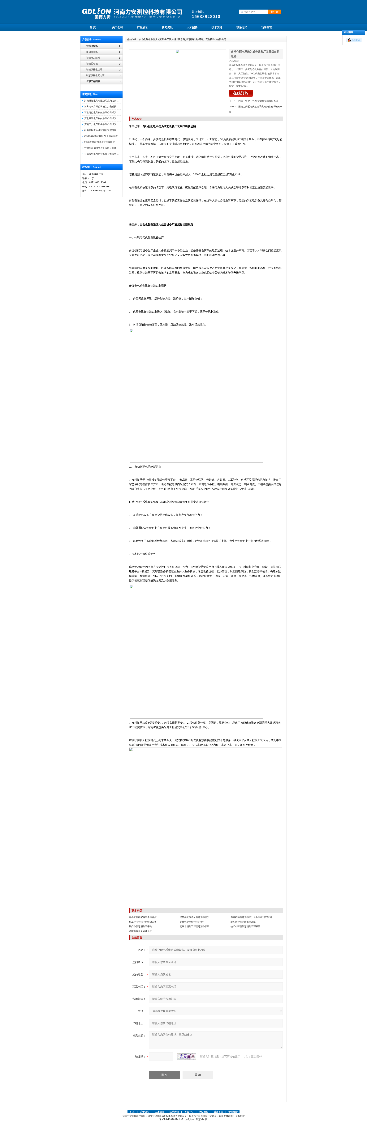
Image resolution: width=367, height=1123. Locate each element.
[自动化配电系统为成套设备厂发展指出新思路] (177, 80)
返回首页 (218, 1111)
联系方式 (241, 27)
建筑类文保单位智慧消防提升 (194, 917)
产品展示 (142, 27)
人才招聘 (192, 27)
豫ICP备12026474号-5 (171, 1119)
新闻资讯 (167, 27)
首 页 (93, 27)
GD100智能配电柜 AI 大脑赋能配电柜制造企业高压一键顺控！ (116, 136)
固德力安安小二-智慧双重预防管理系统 (258, 101)
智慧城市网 (202, 1119)
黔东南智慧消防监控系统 (243, 922)
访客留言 (266, 27)
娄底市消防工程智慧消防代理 (194, 926)
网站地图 (203, 1111)
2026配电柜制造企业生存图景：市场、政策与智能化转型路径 (115, 142)
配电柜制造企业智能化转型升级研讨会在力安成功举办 (111, 130)
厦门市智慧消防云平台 (140, 926)
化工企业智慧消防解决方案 (143, 922)
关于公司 (117, 27)
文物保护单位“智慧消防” (192, 922)
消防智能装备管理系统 (140, 931)
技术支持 (217, 27)
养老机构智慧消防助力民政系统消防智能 (251, 917)
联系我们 (174, 1111)
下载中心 (188, 1111)
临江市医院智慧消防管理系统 (245, 926)
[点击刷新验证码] (186, 1056)
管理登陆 (233, 1111)
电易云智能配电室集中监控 (143, 917)
